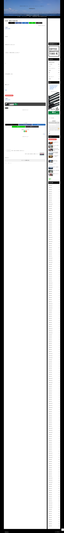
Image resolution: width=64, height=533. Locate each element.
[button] (39, 23)
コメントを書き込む (25, 160)
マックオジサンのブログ (54, 84)
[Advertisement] (25, 116)
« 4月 (49, 133)
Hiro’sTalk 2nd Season (53, 86)
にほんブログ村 (7, 28)
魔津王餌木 (51, 88)
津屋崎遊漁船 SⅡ (53, 87)
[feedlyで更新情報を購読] (24, 131)
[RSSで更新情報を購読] (26, 131)
